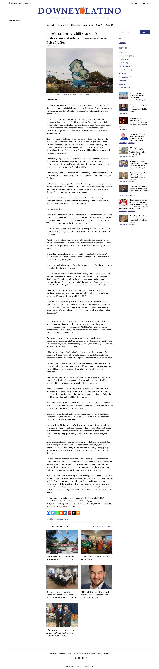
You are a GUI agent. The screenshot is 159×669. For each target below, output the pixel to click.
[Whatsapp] (57, 513)
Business (122, 52)
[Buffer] (74, 513)
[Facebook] (48, 513)
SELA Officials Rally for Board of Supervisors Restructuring (138, 95)
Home (21, 3)
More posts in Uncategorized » (103, 526)
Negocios (123, 80)
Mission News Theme (72, 666)
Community (50, 25)
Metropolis (75, 25)
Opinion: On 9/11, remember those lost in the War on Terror (61, 558)
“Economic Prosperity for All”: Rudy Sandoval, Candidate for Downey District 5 (138, 176)
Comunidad (123, 59)
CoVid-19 (109, 25)
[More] (78, 513)
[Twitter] (53, 513)
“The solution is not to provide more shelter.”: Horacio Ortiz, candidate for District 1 (95, 594)
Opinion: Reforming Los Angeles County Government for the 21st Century (138, 108)
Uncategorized (62, 519)
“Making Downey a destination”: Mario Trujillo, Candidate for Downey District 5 (137, 151)
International (63, 25)
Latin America (88, 25)
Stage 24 (99, 25)
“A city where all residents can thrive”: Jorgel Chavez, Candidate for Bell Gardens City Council (139, 189)
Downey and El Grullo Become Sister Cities (95, 558)
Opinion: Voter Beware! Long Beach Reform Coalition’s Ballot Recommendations (137, 137)
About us (27, 3)
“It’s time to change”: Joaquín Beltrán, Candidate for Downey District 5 (139, 163)
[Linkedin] (65, 513)
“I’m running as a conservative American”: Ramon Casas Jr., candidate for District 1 (60, 633)
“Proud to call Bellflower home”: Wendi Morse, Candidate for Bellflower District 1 (138, 219)
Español (122, 42)
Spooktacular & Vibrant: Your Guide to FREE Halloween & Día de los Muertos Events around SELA (133, 122)
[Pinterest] (69, 513)
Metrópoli (123, 73)
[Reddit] (61, 513)
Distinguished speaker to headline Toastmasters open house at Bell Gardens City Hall (61, 594)
